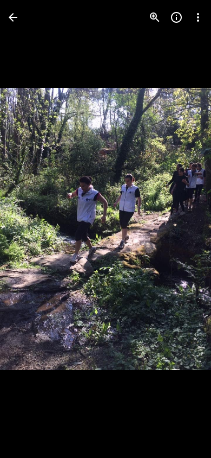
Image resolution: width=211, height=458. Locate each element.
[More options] (198, 17)
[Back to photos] (13, 17)
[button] (30, 229)
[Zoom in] (155, 17)
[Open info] (176, 17)
